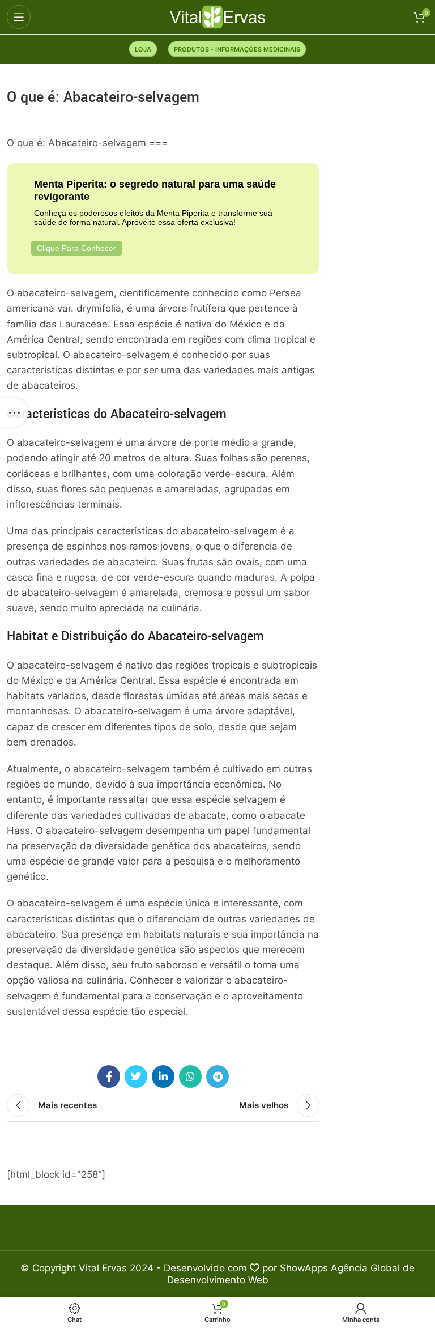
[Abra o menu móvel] (18, 17)
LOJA (143, 49)
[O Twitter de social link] (136, 1076)
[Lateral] (14, 412)
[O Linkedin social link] (163, 1076)
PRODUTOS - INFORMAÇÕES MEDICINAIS (237, 49)
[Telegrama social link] (217, 1076)
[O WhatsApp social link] (190, 1076)
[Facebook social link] (108, 1076)
